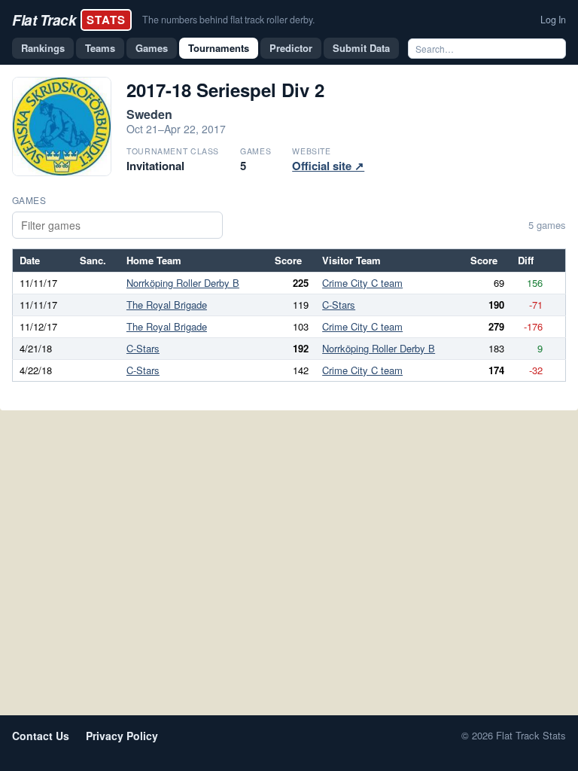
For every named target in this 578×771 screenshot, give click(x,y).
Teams (100, 48)
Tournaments (218, 48)
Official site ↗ (328, 165)
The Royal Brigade (166, 304)
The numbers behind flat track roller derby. (228, 19)
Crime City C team (362, 283)
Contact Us (40, 735)
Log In (553, 19)
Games (151, 48)
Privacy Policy (122, 735)
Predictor (290, 48)
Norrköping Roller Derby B (182, 283)
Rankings (43, 48)
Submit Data (361, 48)
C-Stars (338, 304)
